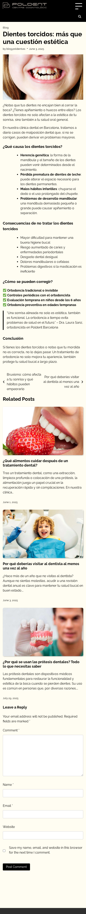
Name (8, 785)
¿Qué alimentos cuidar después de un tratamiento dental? (35, 463)
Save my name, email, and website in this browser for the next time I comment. (45, 850)
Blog (6, 27)
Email (8, 806)
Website (9, 827)
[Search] (79, 16)
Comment (11, 730)
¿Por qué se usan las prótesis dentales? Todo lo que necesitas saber (41, 664)
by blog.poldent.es (14, 48)
